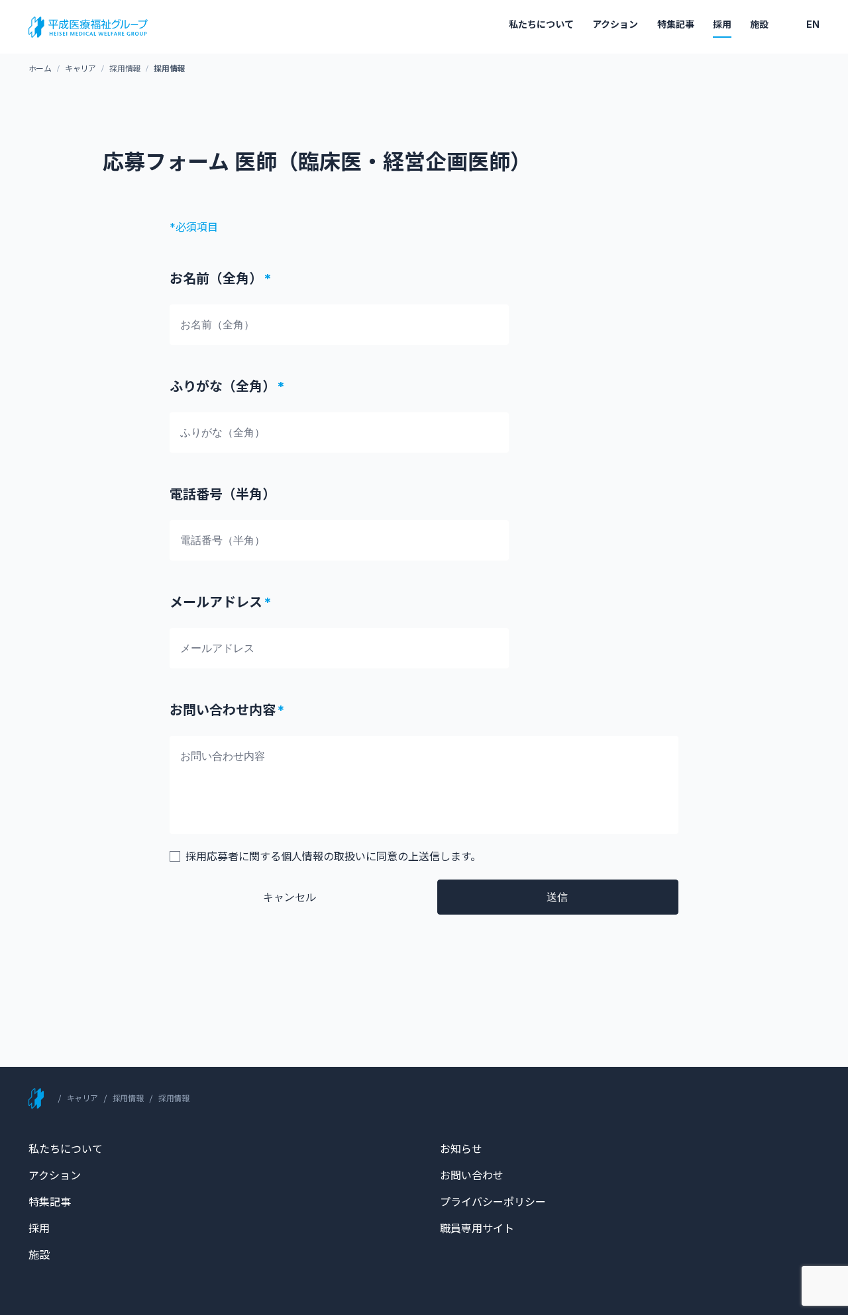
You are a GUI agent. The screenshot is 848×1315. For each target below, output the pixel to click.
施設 (759, 24)
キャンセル (289, 897)
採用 (722, 24)
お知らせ (461, 1149)
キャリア (80, 68)
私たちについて (541, 24)
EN (813, 24)
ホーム (40, 68)
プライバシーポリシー (493, 1201)
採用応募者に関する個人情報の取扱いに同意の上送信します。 (333, 856)
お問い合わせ (472, 1175)
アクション (615, 24)
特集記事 (675, 24)
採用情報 (124, 68)
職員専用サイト (477, 1228)
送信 (557, 897)
